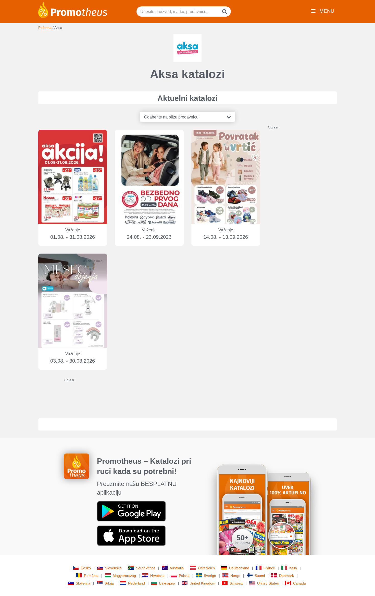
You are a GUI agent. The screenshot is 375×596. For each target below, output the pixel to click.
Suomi (260, 576)
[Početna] (72, 9)
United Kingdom (202, 583)
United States (268, 583)
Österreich (206, 568)
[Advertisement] (306, 206)
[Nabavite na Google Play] (131, 511)
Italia (293, 568)
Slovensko (113, 568)
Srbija (109, 583)
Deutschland (239, 568)
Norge (235, 576)
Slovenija (83, 583)
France (269, 568)
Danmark (286, 576)
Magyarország (124, 576)
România (91, 576)
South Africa (145, 568)
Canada (299, 583)
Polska (184, 576)
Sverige (210, 576)
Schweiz (236, 583)
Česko (86, 568)
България (167, 583)
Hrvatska (157, 576)
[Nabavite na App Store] (131, 535)
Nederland (136, 583)
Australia (177, 568)
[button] (187, 117)
